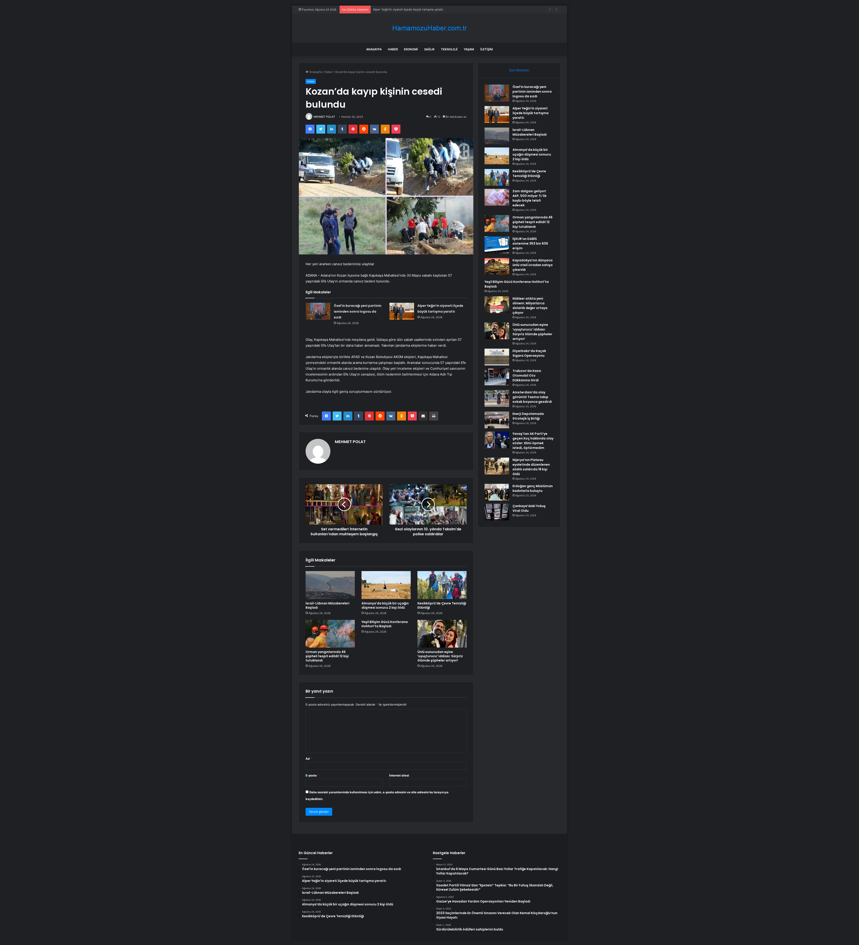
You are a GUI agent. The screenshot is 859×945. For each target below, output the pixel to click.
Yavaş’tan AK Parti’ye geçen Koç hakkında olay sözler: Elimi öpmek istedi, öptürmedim (532, 440)
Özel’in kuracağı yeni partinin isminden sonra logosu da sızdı (357, 311)
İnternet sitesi (399, 775)
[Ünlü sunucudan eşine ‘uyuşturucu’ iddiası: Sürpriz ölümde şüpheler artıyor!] (442, 634)
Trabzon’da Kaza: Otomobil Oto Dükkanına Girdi (527, 375)
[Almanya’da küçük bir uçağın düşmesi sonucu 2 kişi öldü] (386, 585)
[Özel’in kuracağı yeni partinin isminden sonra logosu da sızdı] (318, 311)
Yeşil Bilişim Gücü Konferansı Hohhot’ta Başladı (384, 624)
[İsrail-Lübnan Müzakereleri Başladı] (330, 585)
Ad (309, 758)
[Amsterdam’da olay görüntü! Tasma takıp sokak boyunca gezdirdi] (497, 398)
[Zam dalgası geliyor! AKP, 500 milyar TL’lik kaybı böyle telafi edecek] (497, 197)
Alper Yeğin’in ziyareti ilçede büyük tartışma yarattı (530, 113)
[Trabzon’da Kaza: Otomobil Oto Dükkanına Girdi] (497, 377)
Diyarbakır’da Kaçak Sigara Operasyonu (529, 353)
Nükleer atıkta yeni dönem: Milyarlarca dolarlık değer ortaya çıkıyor (529, 305)
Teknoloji (449, 49)
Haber (393, 49)
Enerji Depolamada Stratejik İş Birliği (528, 416)
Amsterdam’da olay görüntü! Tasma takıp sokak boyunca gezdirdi (532, 397)
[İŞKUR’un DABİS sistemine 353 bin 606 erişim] (497, 245)
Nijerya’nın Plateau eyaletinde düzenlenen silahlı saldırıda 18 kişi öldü (531, 467)
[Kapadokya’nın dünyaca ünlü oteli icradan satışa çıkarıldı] (497, 266)
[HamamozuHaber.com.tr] (429, 28)
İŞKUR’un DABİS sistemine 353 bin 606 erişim (530, 243)
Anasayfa (374, 49)
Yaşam (469, 49)
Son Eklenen (519, 70)
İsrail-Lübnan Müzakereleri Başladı (396, 9)
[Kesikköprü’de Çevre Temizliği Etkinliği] (442, 585)
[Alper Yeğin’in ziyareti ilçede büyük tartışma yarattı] (401, 311)
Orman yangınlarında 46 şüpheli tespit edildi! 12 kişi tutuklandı (327, 656)
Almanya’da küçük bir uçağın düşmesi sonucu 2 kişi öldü (385, 605)
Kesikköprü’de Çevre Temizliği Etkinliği (441, 605)
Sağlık (429, 49)
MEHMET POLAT (324, 116)
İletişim (486, 49)
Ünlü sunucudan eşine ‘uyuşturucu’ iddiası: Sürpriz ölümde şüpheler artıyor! (440, 656)
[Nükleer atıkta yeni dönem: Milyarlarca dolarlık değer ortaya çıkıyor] (497, 304)
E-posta (312, 775)
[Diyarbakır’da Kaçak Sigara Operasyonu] (497, 357)
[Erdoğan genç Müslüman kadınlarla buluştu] (497, 492)
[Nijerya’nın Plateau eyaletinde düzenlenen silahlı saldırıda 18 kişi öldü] (497, 466)
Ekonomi (411, 49)
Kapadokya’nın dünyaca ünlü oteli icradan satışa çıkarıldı (532, 265)
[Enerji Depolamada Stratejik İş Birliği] (497, 420)
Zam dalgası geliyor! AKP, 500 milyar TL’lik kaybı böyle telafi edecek (529, 198)
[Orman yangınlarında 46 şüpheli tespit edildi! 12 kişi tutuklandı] (330, 634)
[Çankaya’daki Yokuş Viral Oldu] (497, 512)
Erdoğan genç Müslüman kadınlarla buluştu (532, 488)
